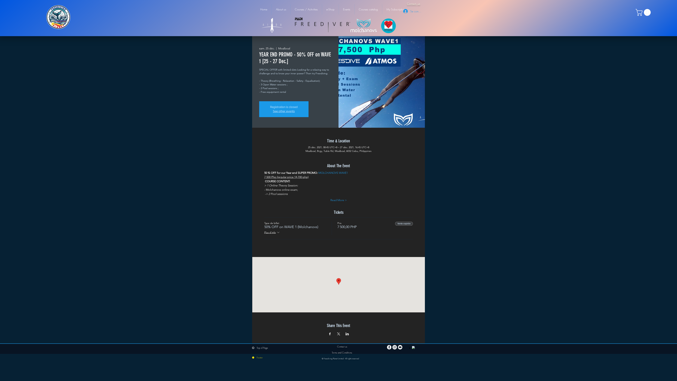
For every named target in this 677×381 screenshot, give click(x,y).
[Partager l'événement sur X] (338, 333)
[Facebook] (389, 347)
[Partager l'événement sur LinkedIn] (347, 333)
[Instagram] (394, 347)
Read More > (338, 200)
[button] (644, 12)
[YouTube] (400, 347)
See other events (284, 111)
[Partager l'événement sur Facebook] (330, 333)
